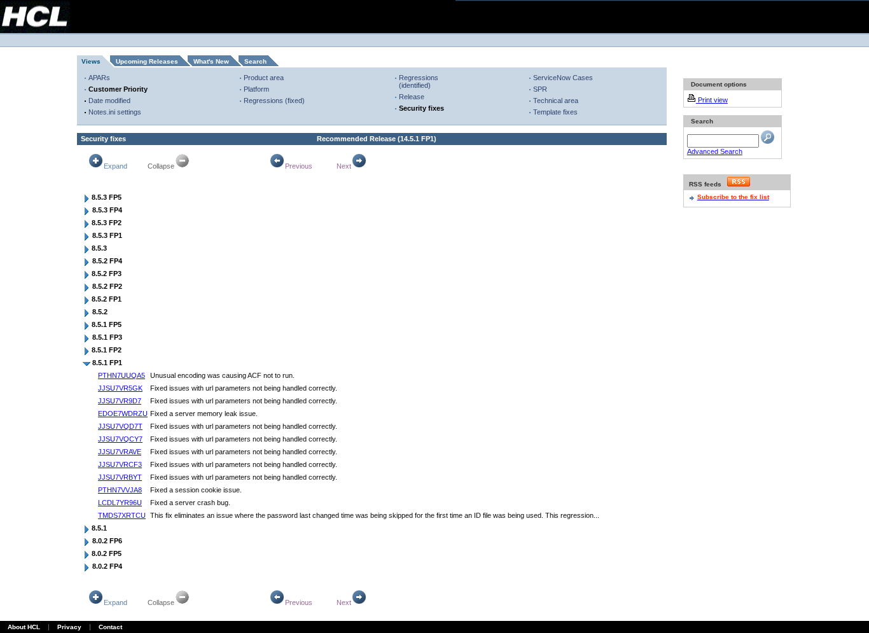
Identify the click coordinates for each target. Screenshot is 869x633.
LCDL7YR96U (120, 502)
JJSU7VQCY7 (120, 439)
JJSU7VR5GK (120, 388)
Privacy (69, 626)
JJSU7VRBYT (120, 477)
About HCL (24, 626)
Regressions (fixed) (274, 100)
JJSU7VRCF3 (120, 464)
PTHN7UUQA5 (121, 375)
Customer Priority (118, 89)
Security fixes (421, 108)
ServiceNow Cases (563, 77)
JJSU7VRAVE (119, 452)
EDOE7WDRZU (123, 413)
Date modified (109, 100)
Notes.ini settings (114, 112)
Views (91, 61)
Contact (110, 626)
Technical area (555, 100)
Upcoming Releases (147, 61)
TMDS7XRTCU (122, 515)
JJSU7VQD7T (120, 426)
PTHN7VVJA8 (120, 490)
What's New (211, 61)
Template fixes (555, 112)
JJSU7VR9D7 (119, 401)
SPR (540, 89)
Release (411, 97)
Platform (256, 89)
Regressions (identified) (418, 81)
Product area (264, 77)
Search (255, 61)
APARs (99, 77)
